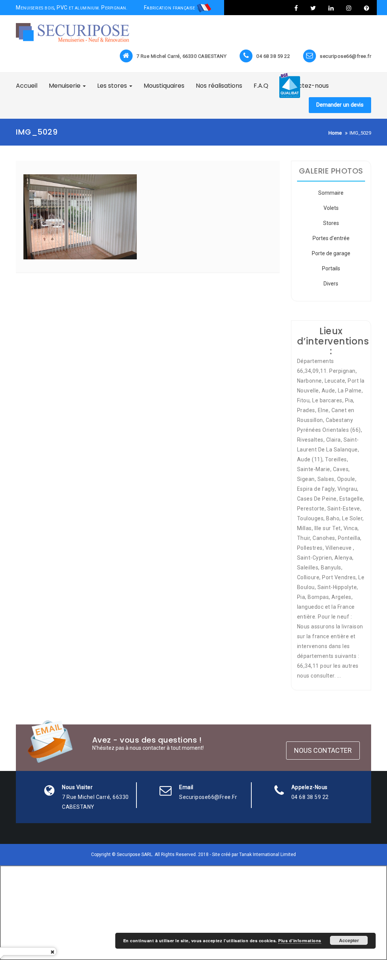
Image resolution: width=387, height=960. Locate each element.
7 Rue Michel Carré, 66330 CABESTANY (181, 56)
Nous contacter (323, 750)
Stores (331, 223)
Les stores (112, 85)
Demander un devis (340, 104)
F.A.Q (261, 85)
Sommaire (331, 193)
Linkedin (331, 8)
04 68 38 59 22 (273, 56)
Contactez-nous (304, 85)
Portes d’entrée (331, 238)
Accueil (26, 85)
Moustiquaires (164, 85)
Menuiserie (65, 85)
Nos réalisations (219, 85)
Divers (331, 284)
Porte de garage (331, 253)
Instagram (348, 8)
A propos (365, 8)
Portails (331, 268)
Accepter (349, 940)
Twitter (313, 8)
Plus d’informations (299, 940)
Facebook (296, 8)
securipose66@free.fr (345, 56)
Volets (331, 208)
